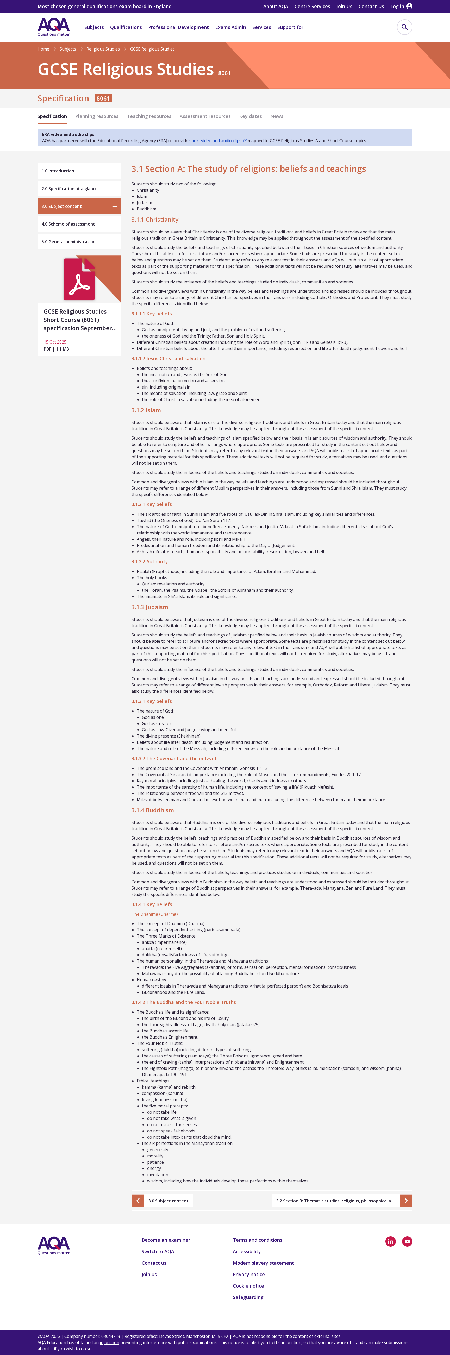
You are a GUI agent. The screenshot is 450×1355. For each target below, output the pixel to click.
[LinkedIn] (390, 1241)
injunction (109, 1342)
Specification (52, 116)
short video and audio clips (215, 140)
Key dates (250, 116)
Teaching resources (149, 116)
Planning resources (96, 116)
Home (43, 49)
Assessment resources (205, 116)
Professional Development (178, 27)
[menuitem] (405, 27)
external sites (327, 1336)
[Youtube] (407, 1241)
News (276, 116)
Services (261, 27)
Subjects (94, 27)
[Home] (54, 27)
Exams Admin (230, 27)
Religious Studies (103, 49)
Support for (290, 27)
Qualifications (126, 27)
